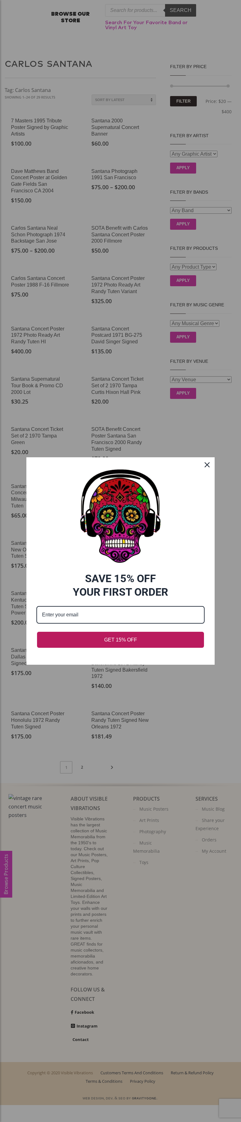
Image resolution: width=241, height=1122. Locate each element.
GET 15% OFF (120, 639)
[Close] (207, 464)
